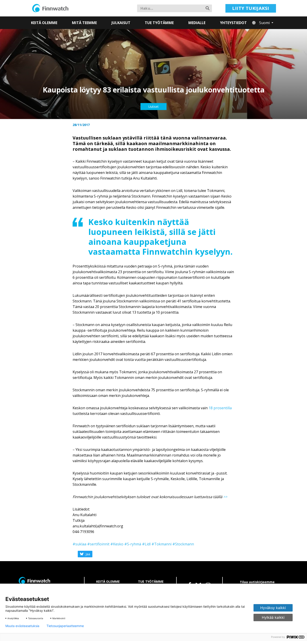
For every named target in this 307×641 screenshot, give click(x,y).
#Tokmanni (161, 544)
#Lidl (146, 544)
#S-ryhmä (132, 544)
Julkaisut (120, 22)
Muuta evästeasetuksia (22, 626)
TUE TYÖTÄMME (151, 581)
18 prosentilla (220, 407)
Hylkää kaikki (273, 617)
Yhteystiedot (233, 22)
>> (225, 496)
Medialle (196, 22)
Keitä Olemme (44, 22)
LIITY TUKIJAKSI (250, 8)
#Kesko (116, 544)
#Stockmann (183, 544)
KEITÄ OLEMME (108, 581)
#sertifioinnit (98, 544)
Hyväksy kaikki (273, 607)
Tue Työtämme (159, 22)
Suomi (265, 22)
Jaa (88, 554)
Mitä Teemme (84, 22)
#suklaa (79, 544)
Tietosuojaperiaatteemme (65, 626)
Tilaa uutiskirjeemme (257, 582)
